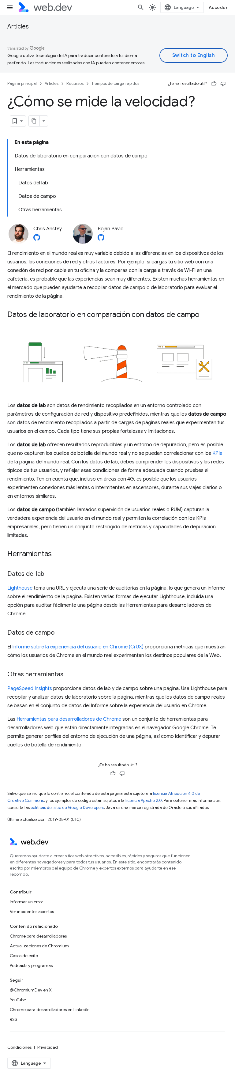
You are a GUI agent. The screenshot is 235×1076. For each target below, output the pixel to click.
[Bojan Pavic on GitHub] (101, 239)
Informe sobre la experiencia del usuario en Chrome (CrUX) (78, 647)
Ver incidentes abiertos (32, 911)
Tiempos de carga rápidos (115, 83)
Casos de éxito (24, 955)
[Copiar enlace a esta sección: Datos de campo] (59, 633)
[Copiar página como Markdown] (34, 121)
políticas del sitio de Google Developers (67, 807)
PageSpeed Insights (29, 688)
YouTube (18, 999)
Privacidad (47, 1047)
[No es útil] (223, 83)
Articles (18, 26)
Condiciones (19, 1047)
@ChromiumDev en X (31, 990)
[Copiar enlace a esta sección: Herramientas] (57, 554)
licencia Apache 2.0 (143, 800)
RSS (13, 1019)
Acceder (218, 7)
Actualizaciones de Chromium (39, 946)
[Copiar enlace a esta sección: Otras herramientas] (68, 674)
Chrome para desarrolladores (38, 936)
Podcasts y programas (31, 965)
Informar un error (26, 901)
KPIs (217, 453)
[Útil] (213, 83)
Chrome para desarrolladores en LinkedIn (50, 1009)
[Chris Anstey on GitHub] (36, 239)
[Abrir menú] (10, 7)
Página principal (22, 83)
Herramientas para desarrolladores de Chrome (69, 719)
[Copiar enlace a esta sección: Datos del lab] (49, 574)
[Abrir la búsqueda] (140, 7)
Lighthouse (19, 588)
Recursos (75, 83)
